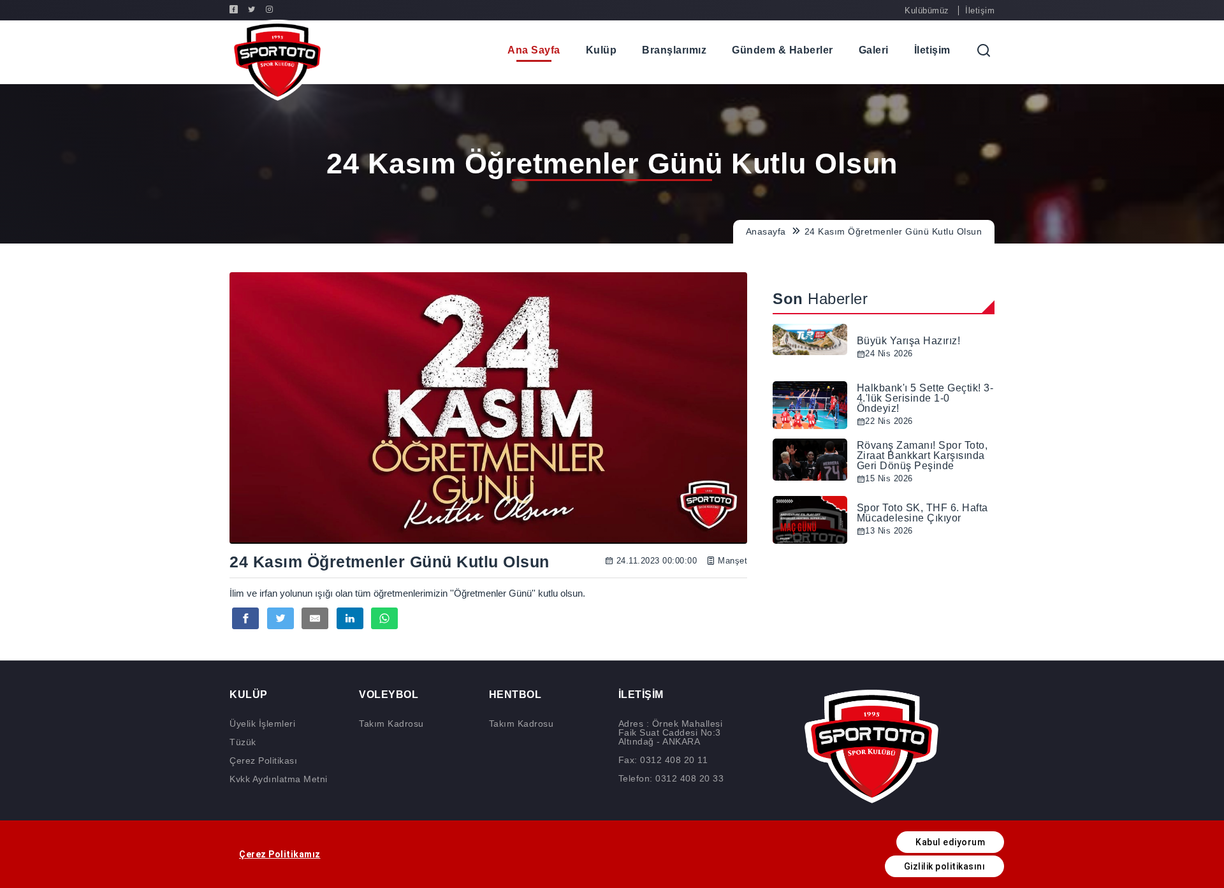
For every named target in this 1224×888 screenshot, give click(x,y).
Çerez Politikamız (280, 854)
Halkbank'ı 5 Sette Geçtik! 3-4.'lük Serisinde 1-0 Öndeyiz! (925, 398)
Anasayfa (767, 231)
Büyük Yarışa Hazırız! (909, 340)
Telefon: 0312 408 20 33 (671, 778)
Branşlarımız (674, 50)
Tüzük (242, 742)
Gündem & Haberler (782, 50)
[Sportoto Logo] (277, 60)
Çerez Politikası (263, 760)
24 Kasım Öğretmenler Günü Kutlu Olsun (893, 231)
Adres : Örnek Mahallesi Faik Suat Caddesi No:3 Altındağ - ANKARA (670, 732)
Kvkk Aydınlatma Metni (278, 779)
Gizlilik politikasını (945, 866)
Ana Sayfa (533, 50)
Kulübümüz (927, 10)
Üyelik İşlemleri (262, 723)
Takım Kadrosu (391, 723)
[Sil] (1014, 50)
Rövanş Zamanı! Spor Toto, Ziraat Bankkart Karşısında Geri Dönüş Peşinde (922, 455)
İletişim (979, 10)
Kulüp (601, 50)
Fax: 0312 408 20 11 (663, 760)
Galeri (874, 50)
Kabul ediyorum (950, 842)
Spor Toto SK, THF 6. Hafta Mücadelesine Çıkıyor (922, 512)
